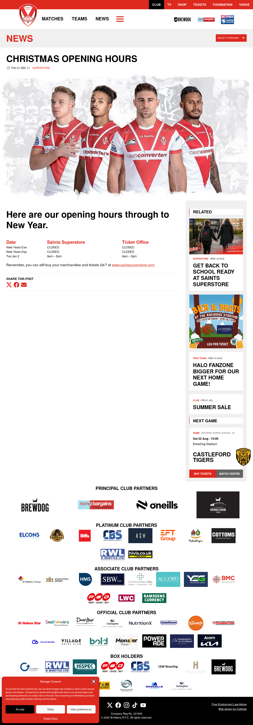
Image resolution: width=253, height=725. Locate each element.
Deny (50, 709)
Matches (52, 18)
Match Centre (229, 473)
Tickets (199, 4)
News (102, 18)
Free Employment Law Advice (229, 704)
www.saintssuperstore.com (133, 264)
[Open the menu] (120, 19)
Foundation (222, 4)
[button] (94, 681)
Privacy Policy (51, 718)
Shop (182, 4)
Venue (244, 4)
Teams (79, 18)
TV (169, 4)
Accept (20, 709)
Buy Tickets (202, 473)
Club (156, 4)
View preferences (81, 709)
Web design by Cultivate (232, 709)
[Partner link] (35, 504)
